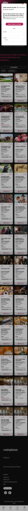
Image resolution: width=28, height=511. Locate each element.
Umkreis (5, 37)
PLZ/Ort (5, 31)
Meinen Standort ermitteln (14, 24)
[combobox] (14, 33)
